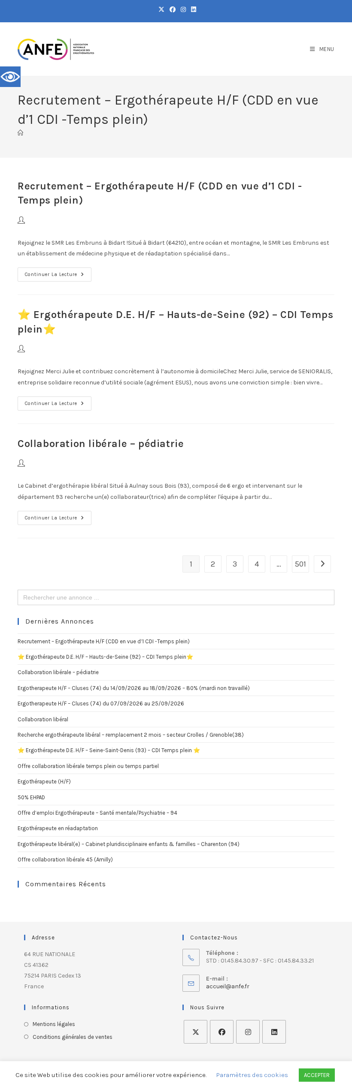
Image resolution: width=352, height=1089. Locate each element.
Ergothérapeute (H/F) (44, 781)
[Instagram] (248, 1032)
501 (300, 564)
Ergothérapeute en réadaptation (58, 828)
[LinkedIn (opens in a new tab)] (192, 10)
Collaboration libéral (43, 719)
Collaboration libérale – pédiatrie (101, 444)
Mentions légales (54, 1024)
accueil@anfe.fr (227, 986)
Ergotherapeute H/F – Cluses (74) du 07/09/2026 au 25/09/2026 (101, 703)
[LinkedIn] (274, 1032)
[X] (195, 1032)
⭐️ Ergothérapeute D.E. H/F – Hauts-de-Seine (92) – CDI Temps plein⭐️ (105, 657)
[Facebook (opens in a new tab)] (172, 10)
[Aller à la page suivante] (322, 564)
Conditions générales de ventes (72, 1037)
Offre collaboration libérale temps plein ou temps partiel (88, 766)
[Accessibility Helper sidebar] (10, 76)
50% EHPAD (31, 797)
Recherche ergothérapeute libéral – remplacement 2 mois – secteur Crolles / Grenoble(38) (131, 735)
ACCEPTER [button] (317, 1075)
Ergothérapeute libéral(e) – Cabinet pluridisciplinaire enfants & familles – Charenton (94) (129, 844)
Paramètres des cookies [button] (252, 1075)
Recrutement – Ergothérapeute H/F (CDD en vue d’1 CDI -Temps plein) (104, 641)
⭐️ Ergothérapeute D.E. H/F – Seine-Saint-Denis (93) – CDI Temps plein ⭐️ (109, 750)
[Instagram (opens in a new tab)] (183, 10)
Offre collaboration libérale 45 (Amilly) (65, 859)
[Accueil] (20, 133)
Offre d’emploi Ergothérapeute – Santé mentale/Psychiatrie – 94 (97, 813)
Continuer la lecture (58, 272)
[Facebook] (222, 1032)
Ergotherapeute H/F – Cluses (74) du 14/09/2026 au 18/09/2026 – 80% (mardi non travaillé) (134, 688)
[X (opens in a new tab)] (161, 10)
